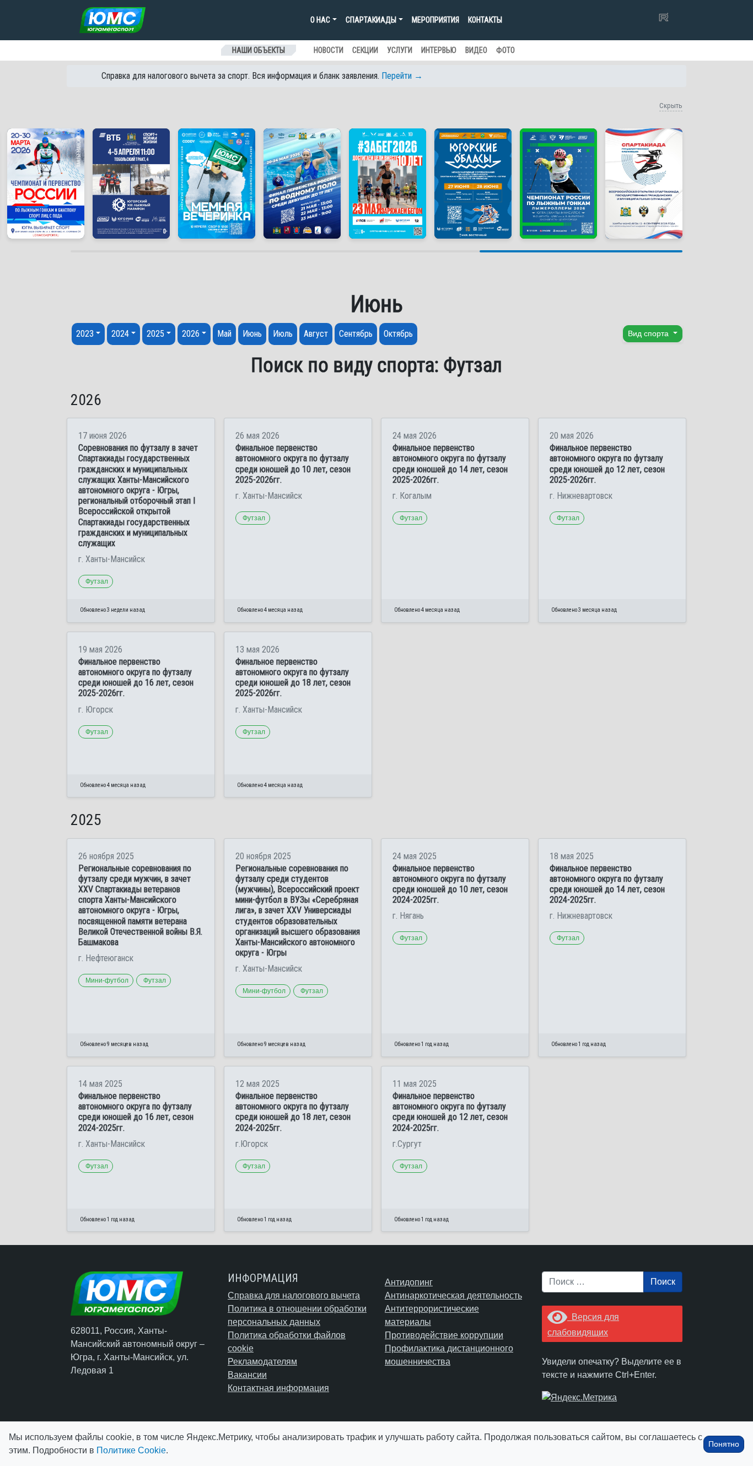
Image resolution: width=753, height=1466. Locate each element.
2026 (191, 333)
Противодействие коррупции (444, 1335)
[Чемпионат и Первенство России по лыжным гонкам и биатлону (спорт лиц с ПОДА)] (45, 183)
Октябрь (398, 333)
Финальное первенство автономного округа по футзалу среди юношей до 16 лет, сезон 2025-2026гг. (135, 677)
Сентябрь (356, 333)
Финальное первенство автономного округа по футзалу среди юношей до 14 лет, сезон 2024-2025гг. (607, 884)
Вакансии (247, 1374)
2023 (85, 333)
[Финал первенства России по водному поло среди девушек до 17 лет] (302, 183)
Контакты (485, 19)
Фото (505, 50)
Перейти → (402, 76)
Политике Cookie (131, 1450)
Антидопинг (409, 1282)
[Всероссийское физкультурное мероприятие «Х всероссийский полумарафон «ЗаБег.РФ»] (387, 183)
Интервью (438, 50)
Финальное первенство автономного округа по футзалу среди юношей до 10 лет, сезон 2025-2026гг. (293, 464)
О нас (320, 19)
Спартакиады (371, 19)
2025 (155, 333)
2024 (120, 333)
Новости (328, 50)
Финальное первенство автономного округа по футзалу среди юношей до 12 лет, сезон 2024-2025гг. (450, 1112)
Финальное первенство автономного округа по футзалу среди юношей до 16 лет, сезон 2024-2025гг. (135, 1112)
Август (316, 333)
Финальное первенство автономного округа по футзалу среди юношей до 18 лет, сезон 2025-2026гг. (293, 677)
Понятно (723, 1444)
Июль (283, 333)
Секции (365, 50)
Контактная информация (278, 1388)
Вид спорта (649, 333)
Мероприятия (435, 19)
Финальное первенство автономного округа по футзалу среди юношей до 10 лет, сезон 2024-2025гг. (450, 884)
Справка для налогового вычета (294, 1295)
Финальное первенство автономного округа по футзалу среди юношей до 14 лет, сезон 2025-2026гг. (450, 464)
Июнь (252, 333)
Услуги (399, 50)
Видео (476, 50)
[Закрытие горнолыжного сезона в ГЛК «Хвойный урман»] (216, 183)
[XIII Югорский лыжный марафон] (131, 183)
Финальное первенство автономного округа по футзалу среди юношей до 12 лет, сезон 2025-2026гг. (607, 464)
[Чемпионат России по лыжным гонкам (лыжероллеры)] (558, 183)
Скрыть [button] (670, 105)
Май (224, 333)
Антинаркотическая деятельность (453, 1295)
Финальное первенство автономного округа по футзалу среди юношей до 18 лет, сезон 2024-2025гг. (293, 1112)
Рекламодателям (262, 1361)
